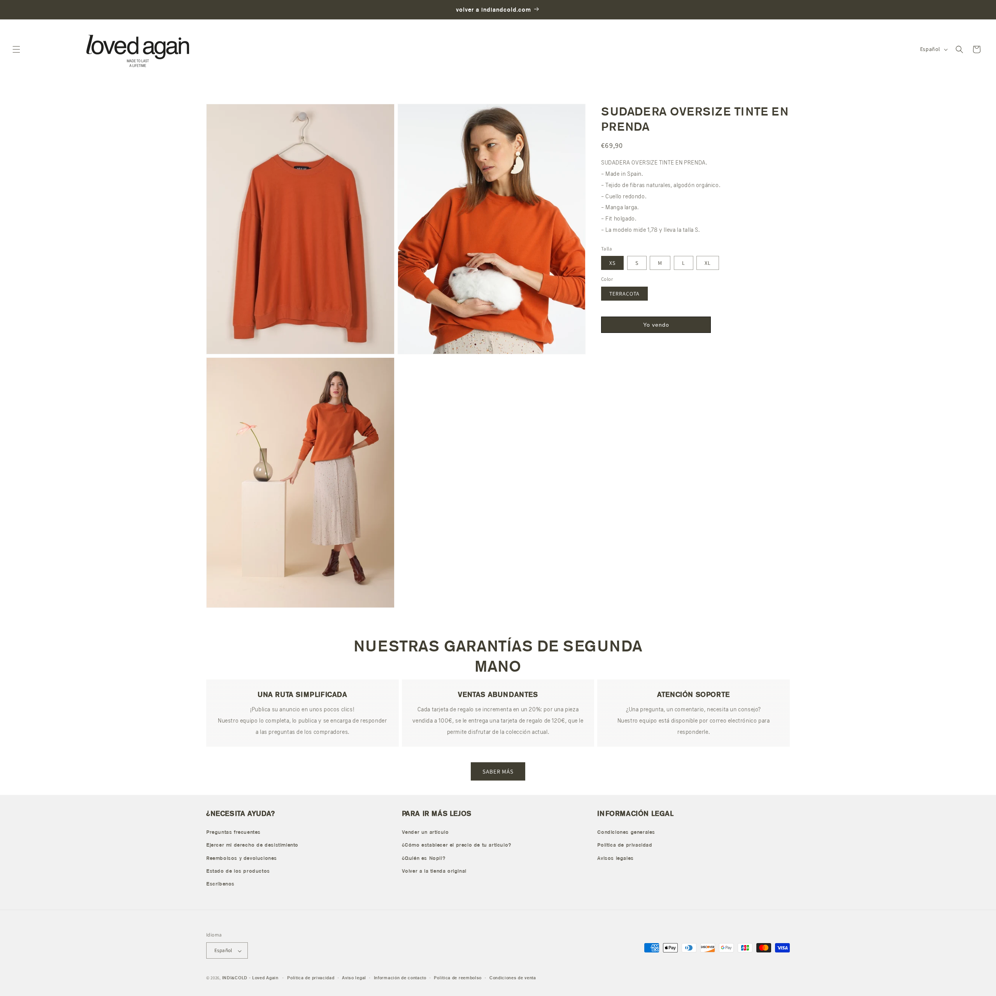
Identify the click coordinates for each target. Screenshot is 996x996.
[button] (16, 49)
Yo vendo (656, 325)
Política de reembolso (458, 977)
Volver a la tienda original (434, 870)
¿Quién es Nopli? (423, 857)
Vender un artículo (425, 831)
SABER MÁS (498, 771)
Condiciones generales (626, 831)
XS (612, 262)
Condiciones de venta (512, 977)
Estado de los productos (238, 870)
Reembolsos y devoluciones (241, 857)
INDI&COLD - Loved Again (250, 978)
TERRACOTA (624, 293)
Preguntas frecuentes (233, 831)
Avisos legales (615, 857)
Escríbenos (220, 883)
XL (708, 262)
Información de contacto (400, 977)
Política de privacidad (624, 845)
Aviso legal (354, 977)
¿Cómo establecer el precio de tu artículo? (456, 845)
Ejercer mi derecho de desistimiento (252, 845)
